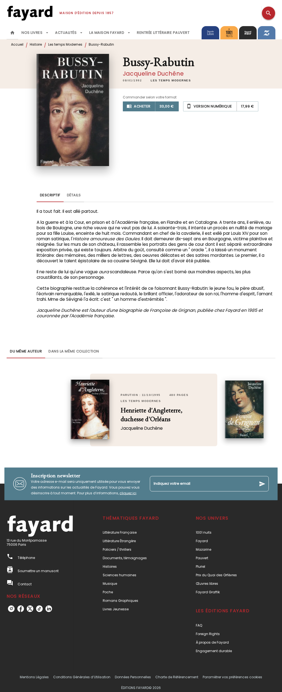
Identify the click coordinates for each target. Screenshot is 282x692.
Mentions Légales (34, 677)
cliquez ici (128, 492)
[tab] (12, 32)
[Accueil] (30, 13)
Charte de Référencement (176, 677)
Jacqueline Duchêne (153, 74)
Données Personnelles (133, 677)
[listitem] (11, 608)
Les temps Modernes (65, 44)
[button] (170, 80)
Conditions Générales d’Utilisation (81, 677)
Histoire (36, 44)
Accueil (17, 44)
